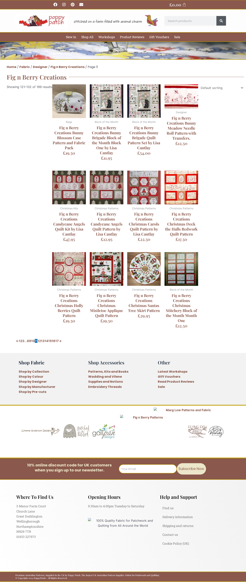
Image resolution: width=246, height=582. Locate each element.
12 (39, 341)
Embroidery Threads (105, 387)
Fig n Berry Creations (68, 67)
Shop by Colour (31, 376)
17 (57, 341)
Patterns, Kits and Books (108, 371)
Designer (40, 67)
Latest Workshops (172, 371)
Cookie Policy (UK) (175, 543)
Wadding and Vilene (105, 376)
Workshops (106, 37)
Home (11, 67)
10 (33, 341)
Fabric (24, 67)
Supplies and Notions (105, 381)
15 (50, 341)
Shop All (87, 37)
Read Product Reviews (176, 381)
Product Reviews (132, 37)
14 (46, 341)
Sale (177, 37)
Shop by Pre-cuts (32, 392)
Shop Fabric (31, 362)
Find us (168, 508)
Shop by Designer (33, 381)
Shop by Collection (34, 371)
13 (43, 341)
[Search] (221, 21)
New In (71, 37)
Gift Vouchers (159, 37)
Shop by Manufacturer (37, 387)
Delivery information (177, 517)
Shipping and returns (178, 526)
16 (53, 341)
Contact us (170, 535)
